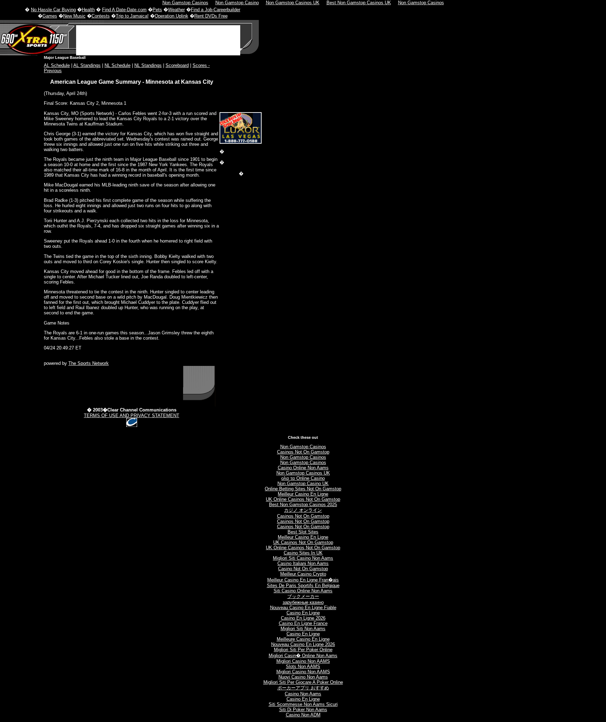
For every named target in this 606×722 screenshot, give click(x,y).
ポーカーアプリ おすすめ (303, 687)
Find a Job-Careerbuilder (215, 9)
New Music (74, 16)
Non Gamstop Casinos (303, 446)
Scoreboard (177, 65)
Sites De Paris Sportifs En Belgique (303, 585)
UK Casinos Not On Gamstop (303, 542)
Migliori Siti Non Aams (303, 628)
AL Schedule (57, 65)
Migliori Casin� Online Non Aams (303, 655)
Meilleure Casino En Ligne (303, 639)
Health (88, 9)
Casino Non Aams (303, 693)
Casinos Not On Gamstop (303, 452)
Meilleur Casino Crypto (303, 574)
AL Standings (87, 65)
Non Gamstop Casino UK (303, 483)
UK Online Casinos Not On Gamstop (303, 499)
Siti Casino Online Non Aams (303, 590)
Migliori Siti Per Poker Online (303, 649)
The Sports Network (88, 363)
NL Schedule (117, 65)
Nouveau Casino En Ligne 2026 (303, 644)
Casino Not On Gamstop (303, 568)
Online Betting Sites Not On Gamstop (303, 488)
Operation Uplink (171, 16)
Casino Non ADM (303, 714)
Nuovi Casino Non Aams (303, 677)
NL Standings (148, 65)
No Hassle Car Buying (53, 9)
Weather (176, 9)
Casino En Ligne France (303, 623)
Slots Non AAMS (303, 666)
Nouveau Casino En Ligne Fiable (303, 607)
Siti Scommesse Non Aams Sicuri (303, 704)
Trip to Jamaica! (132, 16)
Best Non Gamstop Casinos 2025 (303, 504)
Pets (157, 9)
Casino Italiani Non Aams (303, 563)
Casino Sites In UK (303, 553)
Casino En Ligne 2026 (303, 618)
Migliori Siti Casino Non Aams (303, 558)
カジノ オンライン (303, 510)
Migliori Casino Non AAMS (303, 661)
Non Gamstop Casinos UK (303, 473)
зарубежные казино (303, 602)
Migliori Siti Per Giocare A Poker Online (303, 682)
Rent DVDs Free (211, 16)
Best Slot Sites (303, 531)
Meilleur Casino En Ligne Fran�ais (303, 580)
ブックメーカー (303, 596)
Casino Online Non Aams (303, 467)
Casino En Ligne (303, 612)
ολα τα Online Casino (303, 478)
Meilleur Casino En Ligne (303, 494)
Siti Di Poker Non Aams (303, 709)
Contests (101, 16)
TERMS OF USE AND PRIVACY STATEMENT (131, 415)
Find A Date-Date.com (124, 9)
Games (49, 16)
